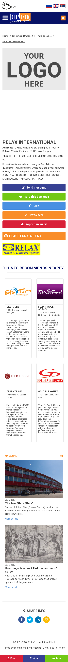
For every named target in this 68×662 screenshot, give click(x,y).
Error (13, 658)
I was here (36, 215)
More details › (12, 518)
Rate (58, 658)
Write (35, 658)
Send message (36, 187)
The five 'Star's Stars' (19, 503)
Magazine (11, 456)
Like (36, 206)
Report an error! (36, 224)
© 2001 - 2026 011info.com (27, 642)
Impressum (35, 647)
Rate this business (36, 196)
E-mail (46, 647)
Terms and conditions (14, 647)
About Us (48, 642)
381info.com (58, 647)
